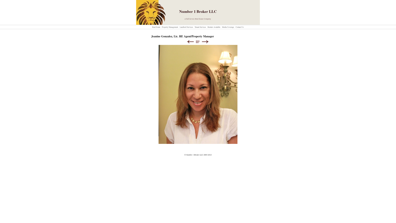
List (199, 42)
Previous (190, 42)
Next (205, 42)
